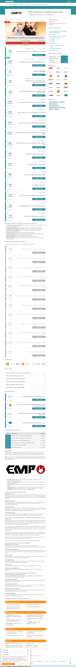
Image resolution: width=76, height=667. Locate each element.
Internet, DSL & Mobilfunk (54, 105)
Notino (38, 4)
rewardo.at (31, 663)
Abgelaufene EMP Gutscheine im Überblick (58, 36)
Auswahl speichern (23, 664)
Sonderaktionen (40, 661)
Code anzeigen (39, 252)
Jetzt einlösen (25, 43)
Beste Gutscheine (53, 661)
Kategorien (27, 4)
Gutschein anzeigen (39, 65)
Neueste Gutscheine (62, 661)
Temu (47, 4)
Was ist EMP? (52, 39)
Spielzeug (51, 109)
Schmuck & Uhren (62, 107)
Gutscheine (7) (12, 19)
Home (6, 4)
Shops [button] (10, 4)
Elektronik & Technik (53, 104)
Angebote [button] (21, 4)
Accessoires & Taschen (53, 102)
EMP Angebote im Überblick (55, 38)
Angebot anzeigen (39, 55)
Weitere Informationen (54, 50)
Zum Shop (39, 74)
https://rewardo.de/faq (37, 655)
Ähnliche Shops (52, 34)
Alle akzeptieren (8, 664)
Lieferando (42, 4)
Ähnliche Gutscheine (53, 43)
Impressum (17, 661)
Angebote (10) (18, 19)
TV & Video (57, 109)
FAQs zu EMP (52, 41)
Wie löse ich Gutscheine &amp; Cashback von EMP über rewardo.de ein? (58, 32)
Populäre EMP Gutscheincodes (55, 48)
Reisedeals (33, 4)
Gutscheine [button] (15, 4)
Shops (34, 661)
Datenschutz (12, 661)
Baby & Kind (62, 102)
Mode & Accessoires (53, 107)
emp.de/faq (30, 647)
